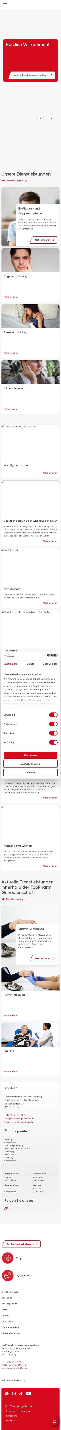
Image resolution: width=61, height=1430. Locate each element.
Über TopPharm (9, 1303)
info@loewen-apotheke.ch (19, 1118)
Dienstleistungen (10, 1292)
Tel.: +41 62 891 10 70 (15, 1115)
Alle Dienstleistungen (12, 180)
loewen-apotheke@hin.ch (18, 1122)
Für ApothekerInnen (11, 1333)
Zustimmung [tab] (11, 663)
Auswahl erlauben (30, 764)
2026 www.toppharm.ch (21, 1406)
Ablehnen (31, 772)
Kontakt (5, 1309)
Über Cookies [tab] (50, 663)
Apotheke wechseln (11, 1380)
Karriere (5, 1315)
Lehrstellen (7, 1321)
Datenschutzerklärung (17, 1411)
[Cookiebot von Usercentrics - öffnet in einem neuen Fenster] (45, 656)
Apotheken (6, 1298)
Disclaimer (10, 1420)
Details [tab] (30, 663)
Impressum (11, 1416)
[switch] (53, 724)
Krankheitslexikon (10, 1327)
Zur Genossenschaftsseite (20, 1244)
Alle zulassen (30, 755)
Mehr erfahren (42, 240)
